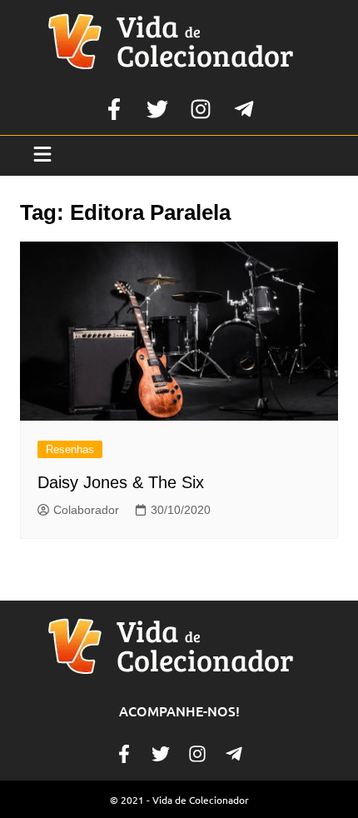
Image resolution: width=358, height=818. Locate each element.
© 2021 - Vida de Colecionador (179, 799)
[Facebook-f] (114, 109)
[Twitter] (157, 109)
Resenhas (70, 449)
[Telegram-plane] (244, 109)
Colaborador (86, 509)
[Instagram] (200, 109)
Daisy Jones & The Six (120, 482)
